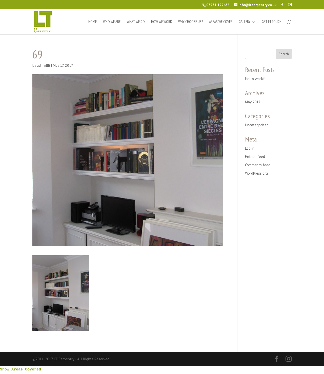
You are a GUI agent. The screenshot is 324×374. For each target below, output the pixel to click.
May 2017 (252, 102)
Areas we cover (220, 22)
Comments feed (257, 164)
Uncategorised (257, 125)
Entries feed (255, 156)
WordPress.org (256, 173)
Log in (249, 148)
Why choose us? (190, 22)
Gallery (244, 22)
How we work (161, 22)
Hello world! (255, 78)
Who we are (111, 22)
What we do (136, 22)
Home (92, 22)
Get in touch (271, 22)
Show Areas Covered (20, 369)
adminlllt (43, 65)
